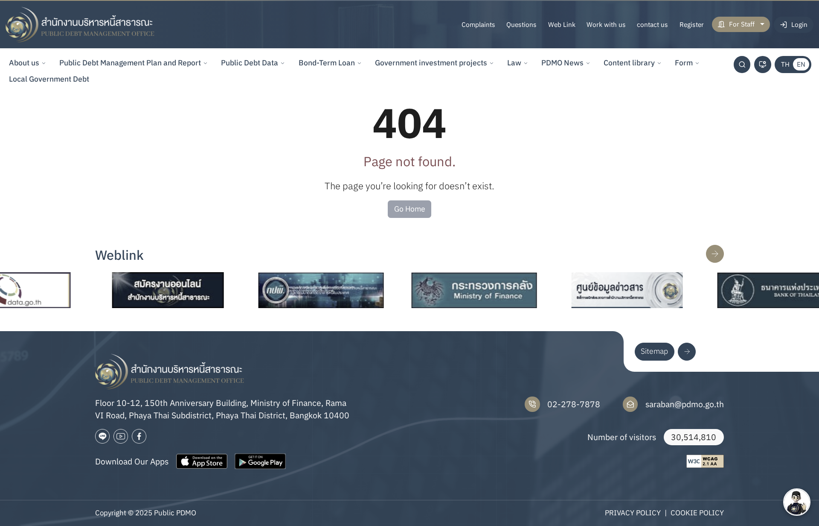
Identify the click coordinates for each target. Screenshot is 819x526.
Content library (629, 63)
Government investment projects (431, 63)
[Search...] (742, 64)
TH (785, 64)
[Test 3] (139, 436)
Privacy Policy (633, 512)
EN (801, 64)
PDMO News (562, 63)
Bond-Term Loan (327, 63)
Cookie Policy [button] (697, 512)
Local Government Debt (49, 79)
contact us (652, 24)
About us (24, 63)
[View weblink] (715, 254)
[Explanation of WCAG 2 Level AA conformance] (705, 461)
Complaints (478, 24)
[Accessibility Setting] (762, 64)
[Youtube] (120, 436)
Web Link (561, 24)
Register (692, 24)
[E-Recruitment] (147, 290)
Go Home (409, 209)
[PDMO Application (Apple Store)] (201, 461)
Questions (521, 24)
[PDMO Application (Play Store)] (260, 461)
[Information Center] (606, 290)
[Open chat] (796, 502)
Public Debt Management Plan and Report (130, 63)
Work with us (606, 24)
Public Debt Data (249, 63)
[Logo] (80, 25)
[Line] (102, 436)
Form (684, 63)
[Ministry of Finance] (453, 290)
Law (514, 63)
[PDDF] (300, 290)
